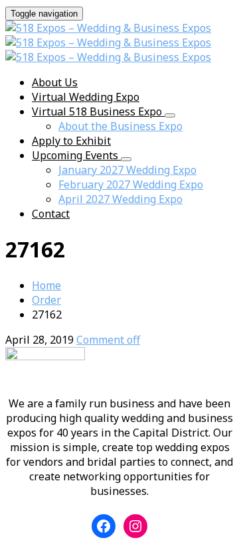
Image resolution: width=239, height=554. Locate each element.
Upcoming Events (76, 155)
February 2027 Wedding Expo (130, 184)
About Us (55, 82)
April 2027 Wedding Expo (120, 199)
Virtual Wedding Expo (85, 97)
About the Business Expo (120, 126)
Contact (51, 213)
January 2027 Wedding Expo (127, 170)
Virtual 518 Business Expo (98, 111)
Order (46, 300)
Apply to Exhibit (71, 140)
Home (46, 285)
